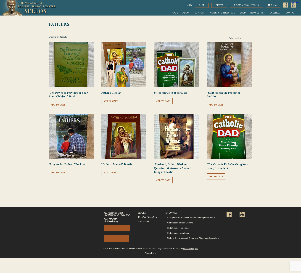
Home (175, 13)
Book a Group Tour (246, 5)
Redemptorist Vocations (178, 233)
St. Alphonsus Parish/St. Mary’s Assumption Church (191, 217)
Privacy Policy (150, 253)
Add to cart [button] (58, 104)
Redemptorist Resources (178, 228)
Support (200, 13)
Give (201, 5)
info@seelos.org (111, 221)
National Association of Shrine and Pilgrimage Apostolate (193, 238)
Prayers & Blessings (222, 13)
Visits (219, 5)
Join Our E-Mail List (117, 227)
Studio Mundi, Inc (190, 249)
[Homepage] (28, 8)
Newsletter (257, 13)
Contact (291, 13)
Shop (243, 13)
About (186, 13)
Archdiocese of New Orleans (180, 223)
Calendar (275, 13)
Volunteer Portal (116, 238)
